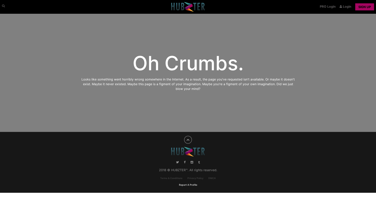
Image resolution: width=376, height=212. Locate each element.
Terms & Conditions (171, 178)
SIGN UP (364, 7)
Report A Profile (188, 184)
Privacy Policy (195, 178)
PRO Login (328, 6)
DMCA (212, 178)
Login (346, 6)
